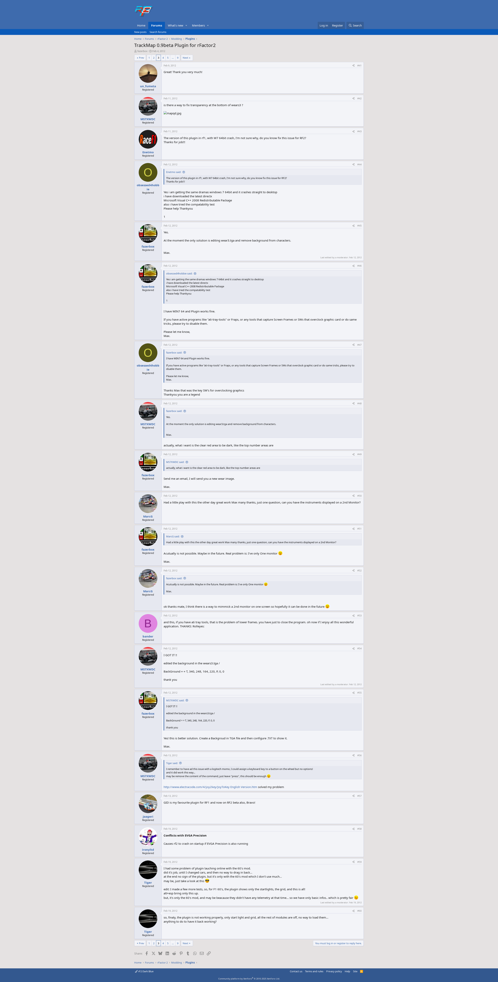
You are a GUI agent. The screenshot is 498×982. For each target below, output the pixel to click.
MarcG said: (173, 536)
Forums (156, 25)
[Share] (353, 65)
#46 (359, 265)
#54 (359, 648)
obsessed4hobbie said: (179, 273)
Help (347, 971)
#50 (359, 495)
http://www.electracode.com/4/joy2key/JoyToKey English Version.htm (210, 787)
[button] (186, 25)
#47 (359, 344)
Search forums (158, 32)
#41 (359, 65)
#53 (359, 615)
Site (355, 971)
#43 (359, 131)
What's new (175, 25)
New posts (140, 32)
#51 (359, 528)
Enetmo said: (173, 172)
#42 (359, 98)
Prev (141, 57)
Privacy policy (334, 971)
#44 (359, 164)
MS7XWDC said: (175, 462)
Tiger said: (172, 763)
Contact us (296, 971)
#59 (359, 862)
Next (185, 57)
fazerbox (142, 51)
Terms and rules (314, 971)
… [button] (173, 57)
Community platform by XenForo (249, 978)
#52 (359, 570)
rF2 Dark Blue (145, 971)
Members (198, 25)
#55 (359, 692)
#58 (359, 828)
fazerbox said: (174, 352)
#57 (359, 796)
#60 (359, 910)
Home (141, 25)
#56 (359, 755)
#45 (359, 225)
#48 (359, 403)
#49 (359, 454)
